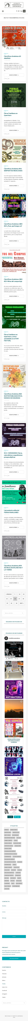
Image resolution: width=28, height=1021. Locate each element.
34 (7, 598)
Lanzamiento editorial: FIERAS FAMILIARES (11, 511)
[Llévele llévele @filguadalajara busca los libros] (14, 670)
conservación (8, 856)
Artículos (4, 977)
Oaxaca (19, 878)
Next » (22, 603)
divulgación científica (9, 859)
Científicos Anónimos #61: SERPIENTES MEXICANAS (13, 170)
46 (16, 603)
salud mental (19, 883)
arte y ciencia (7, 835)
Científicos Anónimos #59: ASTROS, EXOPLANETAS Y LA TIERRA (13, 568)
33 (23, 594)
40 (11, 603)
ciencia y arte (17, 845)
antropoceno (8, 832)
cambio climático (8, 840)
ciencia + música (8, 843)
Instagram (4, 994)
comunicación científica (10, 851)
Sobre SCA (4, 987)
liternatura (17, 875)
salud (13, 883)
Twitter (4, 997)
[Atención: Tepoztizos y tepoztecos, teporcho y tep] (14, 805)
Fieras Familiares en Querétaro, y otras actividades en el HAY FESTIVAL (11, 338)
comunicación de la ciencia (11, 853)
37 (19, 598)
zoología (7, 888)
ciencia (15, 840)
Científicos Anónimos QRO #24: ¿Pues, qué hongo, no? (13, 225)
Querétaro (7, 883)
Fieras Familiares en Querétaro (11, 114)
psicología (18, 880)
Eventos (6, 53)
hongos (19, 870)
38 (23, 598)
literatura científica (9, 875)
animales (6, 829)
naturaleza (13, 878)
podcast (12, 880)
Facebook (4, 990)
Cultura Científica (17, 856)
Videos (3, 980)
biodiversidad (15, 835)
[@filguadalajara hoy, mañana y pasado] (14, 651)
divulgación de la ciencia (10, 862)
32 (19, 594)
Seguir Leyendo (13, 75)
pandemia (7, 880)
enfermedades (8, 864)
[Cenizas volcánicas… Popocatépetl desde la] (14, 709)
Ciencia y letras (8, 848)
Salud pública (7, 886)
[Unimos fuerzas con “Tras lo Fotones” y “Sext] (14, 689)
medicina (6, 878)
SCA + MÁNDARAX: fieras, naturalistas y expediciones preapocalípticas (13, 455)
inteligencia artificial (9, 872)
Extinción (13, 870)
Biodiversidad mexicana (10, 837)
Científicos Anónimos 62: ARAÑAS (12, 57)
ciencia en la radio (9, 845)
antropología (16, 832)
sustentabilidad (16, 886)
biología (18, 837)
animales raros (14, 829)
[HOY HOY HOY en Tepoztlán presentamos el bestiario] (14, 786)
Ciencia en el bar (17, 843)
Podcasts (4, 973)
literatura (18, 872)
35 (11, 598)
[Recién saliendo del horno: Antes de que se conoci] (14, 747)
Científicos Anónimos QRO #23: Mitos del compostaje (13, 280)
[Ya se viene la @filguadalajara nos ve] (14, 728)
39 (7, 603)
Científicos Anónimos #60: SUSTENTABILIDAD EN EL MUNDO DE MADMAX (13, 396)
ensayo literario (8, 867)
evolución (7, 870)
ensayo (14, 864)
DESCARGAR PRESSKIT (14, 958)
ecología (20, 862)
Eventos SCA (16, 867)
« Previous (9, 594)
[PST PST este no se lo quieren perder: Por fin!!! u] (14, 766)
